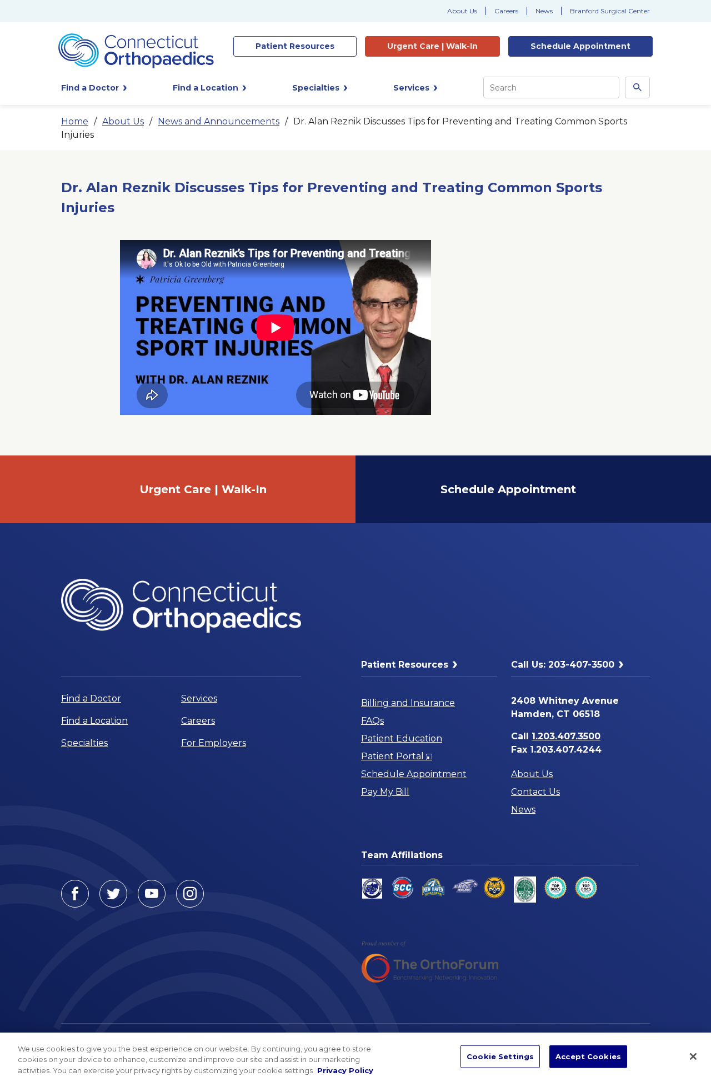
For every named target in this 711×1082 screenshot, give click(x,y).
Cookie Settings (500, 1055)
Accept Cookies (588, 1055)
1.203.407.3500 (566, 736)
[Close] (693, 1056)
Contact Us (535, 792)
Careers (506, 11)
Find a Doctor (91, 698)
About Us (462, 11)
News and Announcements (218, 121)
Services (199, 698)
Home (74, 121)
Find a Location (94, 720)
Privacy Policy (345, 1070)
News (544, 11)
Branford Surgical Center (610, 11)
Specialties (84, 743)
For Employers (213, 743)
